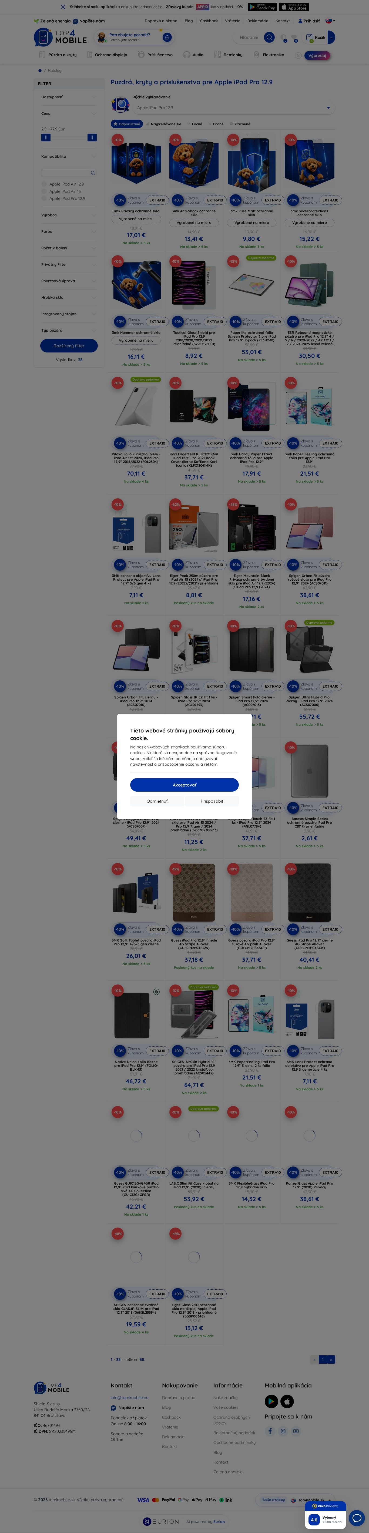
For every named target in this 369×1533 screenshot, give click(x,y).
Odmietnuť (157, 801)
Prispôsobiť (212, 801)
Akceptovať (184, 785)
